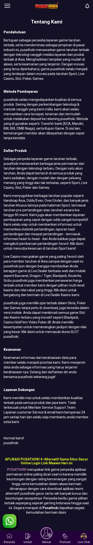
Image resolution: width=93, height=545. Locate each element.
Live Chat (84, 542)
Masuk (46, 542)
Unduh (28, 542)
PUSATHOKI (16, 469)
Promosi (65, 542)
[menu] (7, 6)
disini (79, 244)
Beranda (9, 542)
